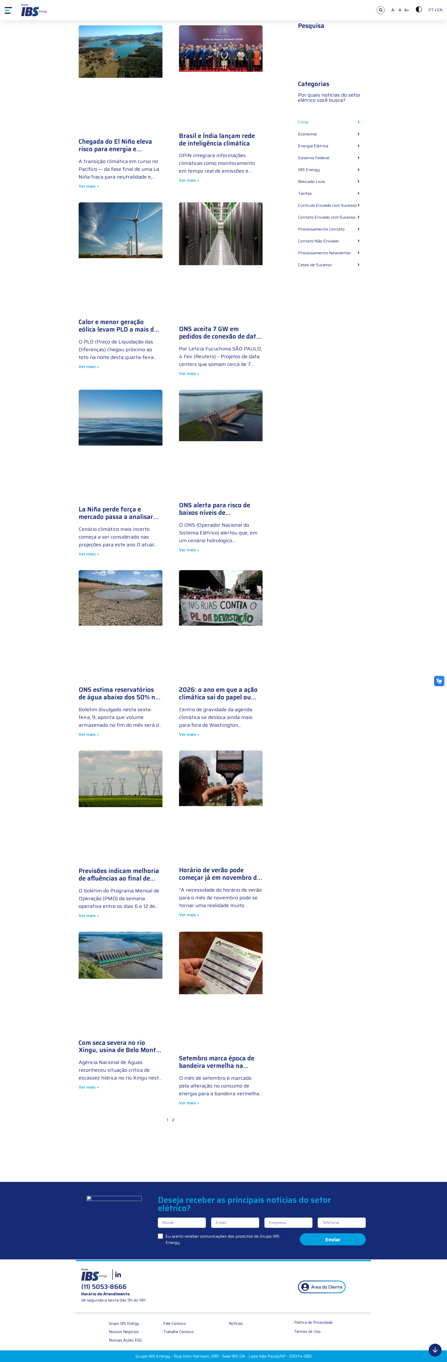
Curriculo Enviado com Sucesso (327, 205)
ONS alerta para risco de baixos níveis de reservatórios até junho (214, 512)
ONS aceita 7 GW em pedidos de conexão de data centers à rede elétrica (219, 336)
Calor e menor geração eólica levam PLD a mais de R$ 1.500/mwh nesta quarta (120, 329)
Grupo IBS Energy (124, 1324)
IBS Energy (309, 169)
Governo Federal (313, 158)
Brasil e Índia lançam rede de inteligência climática (217, 139)
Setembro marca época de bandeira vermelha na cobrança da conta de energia (216, 1069)
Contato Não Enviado (318, 241)
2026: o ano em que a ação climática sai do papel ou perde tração (218, 697)
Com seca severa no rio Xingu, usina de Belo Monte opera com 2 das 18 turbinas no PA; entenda (120, 1054)
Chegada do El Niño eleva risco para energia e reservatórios (115, 149)
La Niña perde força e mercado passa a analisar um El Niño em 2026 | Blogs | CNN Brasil (116, 520)
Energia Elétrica (313, 146)
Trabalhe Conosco (178, 1332)
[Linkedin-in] (118, 1274)
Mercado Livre (311, 181)
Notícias (236, 1324)
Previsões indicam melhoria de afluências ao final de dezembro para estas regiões (119, 882)
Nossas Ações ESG (125, 1340)
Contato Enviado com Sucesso (326, 217)
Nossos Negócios (124, 1332)
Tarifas (305, 193)
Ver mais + (89, 186)
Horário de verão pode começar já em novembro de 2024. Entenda (219, 877)
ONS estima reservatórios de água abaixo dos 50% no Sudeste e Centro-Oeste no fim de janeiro (119, 701)
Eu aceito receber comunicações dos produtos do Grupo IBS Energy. (222, 1239)
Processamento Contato (321, 229)
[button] (381, 10)
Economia (307, 134)
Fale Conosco (174, 1324)
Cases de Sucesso (315, 265)
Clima (303, 122)
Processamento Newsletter (324, 253)
